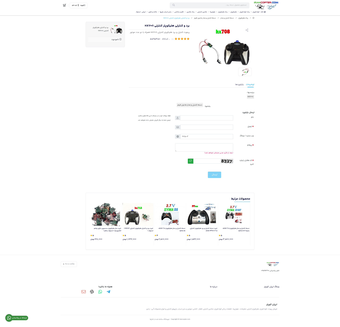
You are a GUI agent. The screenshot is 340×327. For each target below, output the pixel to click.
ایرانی (144, 12)
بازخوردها (239, 84)
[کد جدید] (190, 161)
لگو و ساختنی (179, 12)
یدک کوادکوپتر (245, 12)
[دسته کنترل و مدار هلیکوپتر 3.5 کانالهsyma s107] (234, 214)
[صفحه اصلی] (253, 18)
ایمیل (249, 126)
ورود (81, 5)
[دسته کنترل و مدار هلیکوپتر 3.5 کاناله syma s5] (170, 214)
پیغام (249, 145)
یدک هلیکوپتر (223, 12)
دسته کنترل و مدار (227, 18)
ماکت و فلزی (152, 12)
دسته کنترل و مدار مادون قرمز (205, 18)
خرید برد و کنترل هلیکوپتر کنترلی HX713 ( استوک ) (138, 229)
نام (252, 117)
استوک (138, 12)
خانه (262, 12)
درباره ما (213, 286)
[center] (173, 5)
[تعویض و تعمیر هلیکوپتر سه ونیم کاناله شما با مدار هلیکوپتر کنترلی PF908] (202, 214)
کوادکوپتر (256, 12)
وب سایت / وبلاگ (247, 135)
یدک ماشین (190, 12)
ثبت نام (74, 5)
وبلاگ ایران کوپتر (271, 286)
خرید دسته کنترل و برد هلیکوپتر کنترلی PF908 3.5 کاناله (203, 229)
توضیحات (250, 84)
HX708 (250, 96)
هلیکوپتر (233, 12)
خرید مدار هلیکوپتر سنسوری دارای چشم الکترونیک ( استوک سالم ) (107, 229)
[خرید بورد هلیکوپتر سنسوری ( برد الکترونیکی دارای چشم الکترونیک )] (105, 214)
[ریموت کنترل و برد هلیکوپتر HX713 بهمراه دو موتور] (138, 214)
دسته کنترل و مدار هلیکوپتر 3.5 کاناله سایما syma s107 (236, 229)
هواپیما (212, 12)
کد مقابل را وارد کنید (246, 162)
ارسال (214, 174)
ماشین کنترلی (202, 12)
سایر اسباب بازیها (165, 12)
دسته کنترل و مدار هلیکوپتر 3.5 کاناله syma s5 (172, 229)
